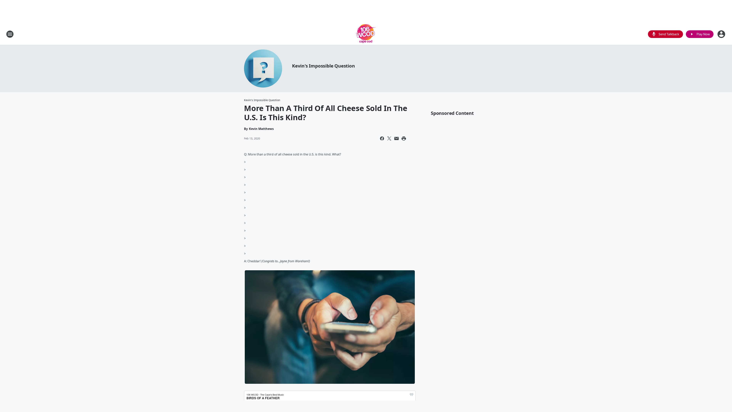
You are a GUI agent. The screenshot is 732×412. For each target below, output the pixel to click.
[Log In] (722, 34)
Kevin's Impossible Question (323, 66)
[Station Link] (366, 34)
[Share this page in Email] (396, 138)
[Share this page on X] (389, 138)
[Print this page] (403, 138)
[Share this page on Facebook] (382, 138)
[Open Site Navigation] (10, 34)
